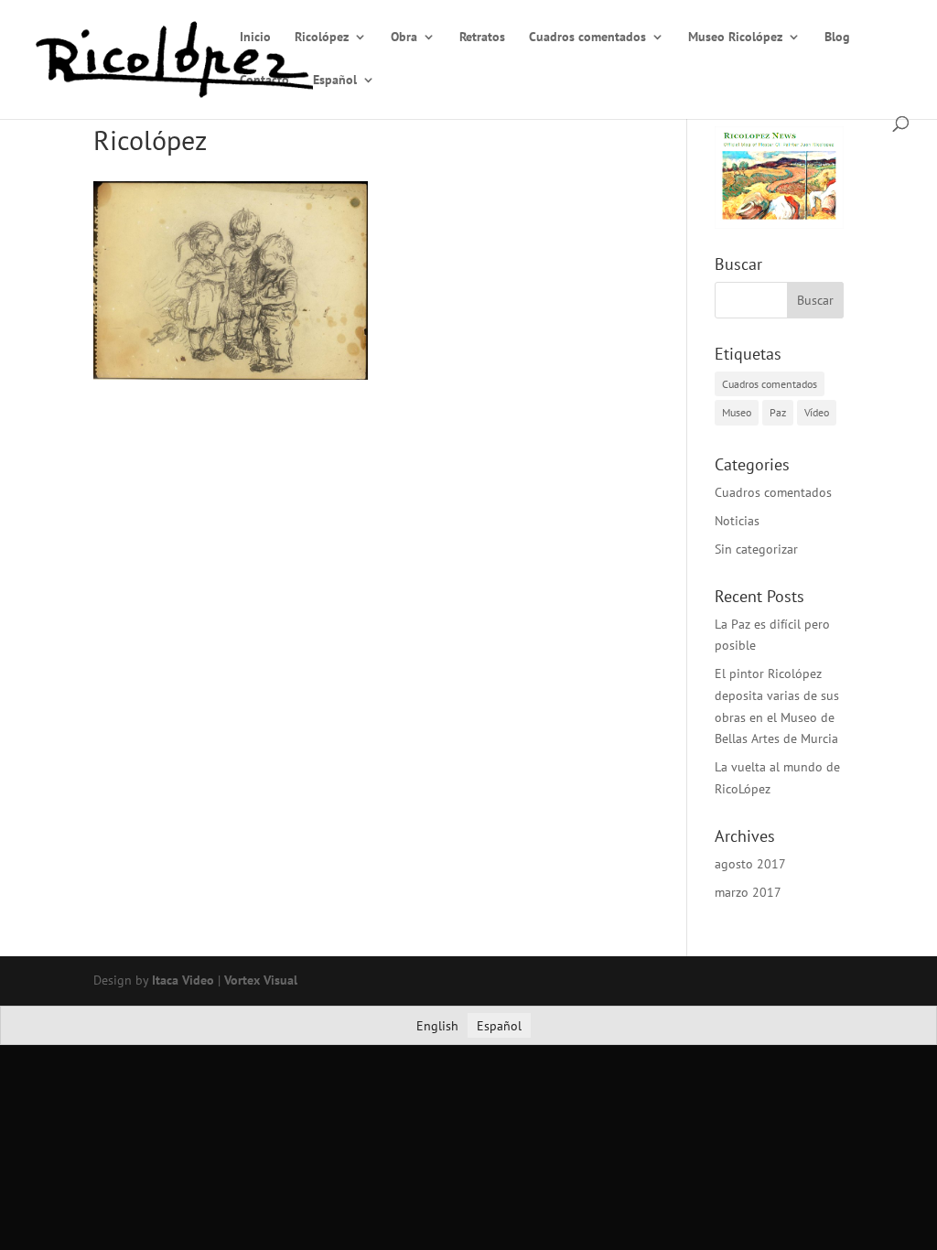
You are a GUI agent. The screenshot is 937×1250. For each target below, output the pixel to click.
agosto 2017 (750, 864)
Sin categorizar (756, 549)
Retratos (482, 37)
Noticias (737, 520)
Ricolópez (322, 37)
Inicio (255, 37)
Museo (736, 412)
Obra (404, 37)
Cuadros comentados (587, 37)
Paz (778, 412)
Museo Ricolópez (735, 37)
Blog (837, 37)
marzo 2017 (748, 892)
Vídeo (816, 412)
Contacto (264, 80)
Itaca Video (183, 980)
